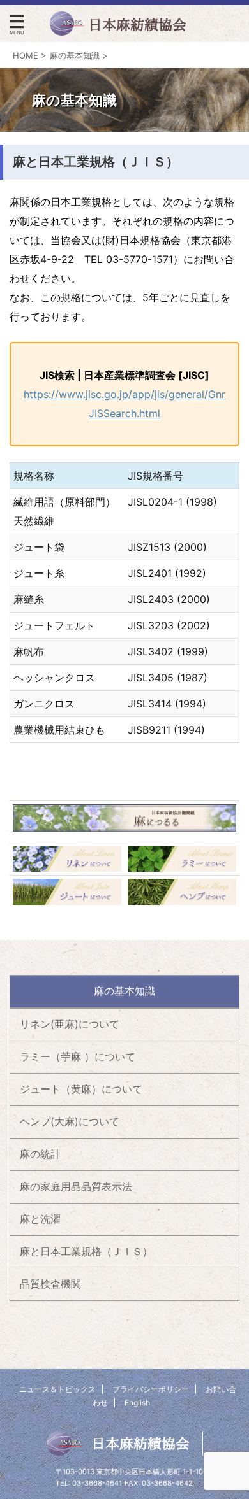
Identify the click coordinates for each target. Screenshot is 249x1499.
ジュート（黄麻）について (81, 1089)
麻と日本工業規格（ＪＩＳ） (86, 1251)
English (137, 1402)
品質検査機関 (50, 1283)
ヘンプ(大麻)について (69, 1121)
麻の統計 (40, 1153)
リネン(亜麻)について (69, 1024)
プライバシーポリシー (150, 1389)
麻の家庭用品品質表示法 (76, 1186)
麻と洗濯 (40, 1218)
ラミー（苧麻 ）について (77, 1056)
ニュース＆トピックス (57, 1389)
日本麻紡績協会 (140, 1444)
